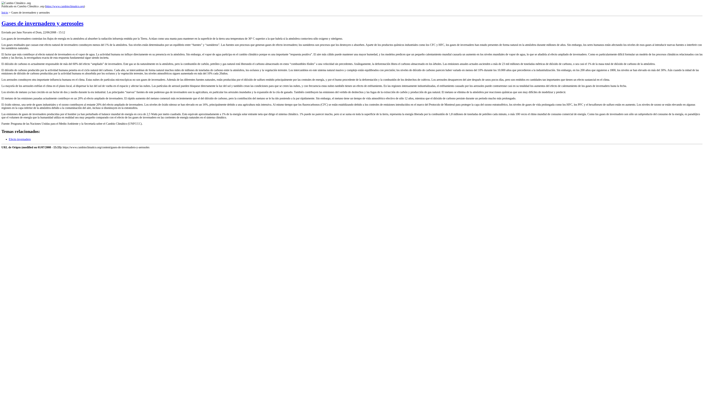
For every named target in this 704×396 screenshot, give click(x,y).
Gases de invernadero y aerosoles (42, 23)
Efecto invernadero (20, 139)
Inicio (4, 12)
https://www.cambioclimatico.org (65, 6)
